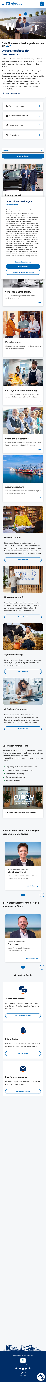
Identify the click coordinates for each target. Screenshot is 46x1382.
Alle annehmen (23, 266)
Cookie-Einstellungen (23, 262)
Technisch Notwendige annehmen (23, 272)
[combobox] (23, 150)
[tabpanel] (23, 866)
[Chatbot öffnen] (41, 1377)
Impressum (9, 207)
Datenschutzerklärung (12, 204)
